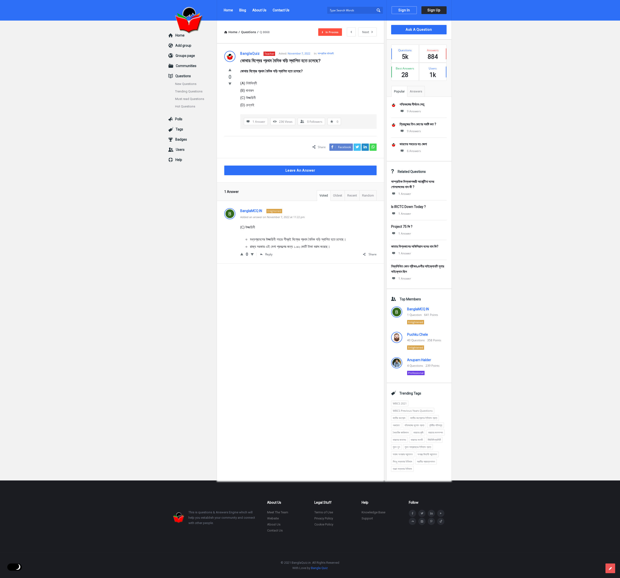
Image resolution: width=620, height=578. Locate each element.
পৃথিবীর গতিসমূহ (435, 425)
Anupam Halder (419, 360)
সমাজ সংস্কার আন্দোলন (403, 454)
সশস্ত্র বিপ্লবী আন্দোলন (427, 454)
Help (178, 160)
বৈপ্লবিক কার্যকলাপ (401, 432)
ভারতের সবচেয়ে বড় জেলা (413, 144)
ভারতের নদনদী (417, 439)
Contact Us (281, 10)
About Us (259, 10)
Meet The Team (277, 512)
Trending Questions (188, 91)
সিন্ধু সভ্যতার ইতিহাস (402, 461)
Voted (323, 195)
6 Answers (414, 151)
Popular (399, 91)
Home (228, 10)
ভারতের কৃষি (418, 432)
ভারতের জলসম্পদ (435, 432)
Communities (186, 66)
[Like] (230, 69)
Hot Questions (185, 106)
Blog (242, 10)
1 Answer (404, 194)
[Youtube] (440, 513)
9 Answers (414, 111)
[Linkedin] (431, 513)
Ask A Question (419, 29)
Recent (352, 195)
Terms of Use (323, 512)
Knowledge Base (373, 512)
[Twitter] (422, 513)
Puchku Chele (417, 334)
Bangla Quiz (319, 568)
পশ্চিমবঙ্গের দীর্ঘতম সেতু (412, 104)
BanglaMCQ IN (418, 309)
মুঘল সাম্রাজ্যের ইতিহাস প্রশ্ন (418, 447)
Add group (183, 45)
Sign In (404, 10)
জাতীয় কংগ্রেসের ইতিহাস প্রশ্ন (423, 418)
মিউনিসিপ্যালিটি (434, 439)
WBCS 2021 (400, 403)
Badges (181, 139)
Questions (183, 76)
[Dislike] (230, 83)
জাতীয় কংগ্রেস (399, 418)
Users (180, 150)
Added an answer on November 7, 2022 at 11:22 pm (272, 217)
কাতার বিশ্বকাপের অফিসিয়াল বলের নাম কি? (414, 246)
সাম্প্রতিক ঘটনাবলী (326, 53)
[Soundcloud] (412, 521)
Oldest (337, 195)
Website (273, 518)
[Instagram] (422, 521)
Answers (416, 91)
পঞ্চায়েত (396, 425)
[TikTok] (440, 521)
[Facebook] (412, 513)
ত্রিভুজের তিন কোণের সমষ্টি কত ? (418, 124)
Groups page (185, 56)
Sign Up (434, 10)
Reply (268, 254)
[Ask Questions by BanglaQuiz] (192, 10)
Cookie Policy (323, 524)
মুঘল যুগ (396, 447)
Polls (178, 119)
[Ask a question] (610, 568)
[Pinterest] (431, 521)
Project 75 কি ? (401, 226)
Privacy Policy (323, 518)
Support (367, 518)
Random (368, 195)
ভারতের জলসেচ (399, 439)
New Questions (185, 84)
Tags (179, 129)
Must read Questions (189, 99)
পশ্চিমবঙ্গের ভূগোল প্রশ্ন (414, 425)
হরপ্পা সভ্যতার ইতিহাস (402, 469)
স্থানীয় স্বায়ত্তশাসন (426, 461)
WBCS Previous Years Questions (413, 410)
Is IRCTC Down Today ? (408, 207)
